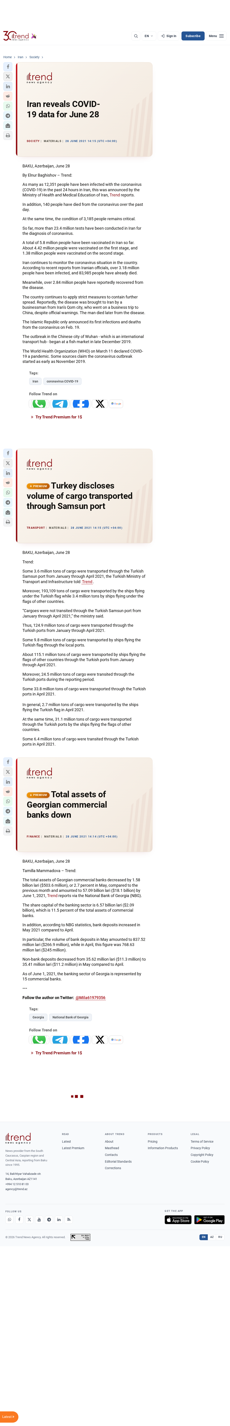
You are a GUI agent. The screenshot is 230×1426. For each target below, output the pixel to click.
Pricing (152, 1141)
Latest (66, 1141)
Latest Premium (73, 1148)
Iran (35, 381)
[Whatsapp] (9, 1220)
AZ (212, 1237)
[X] (29, 1220)
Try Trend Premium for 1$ (58, 417)
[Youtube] (39, 1220)
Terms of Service (202, 1141)
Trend (115, 195)
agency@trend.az (16, 1189)
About (109, 1141)
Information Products (163, 1148)
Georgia (38, 1017)
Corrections (113, 1168)
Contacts (111, 1155)
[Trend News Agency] (18, 1138)
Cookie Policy (200, 1161)
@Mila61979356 (90, 997)
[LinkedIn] (59, 1220)
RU (220, 1237)
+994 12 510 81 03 (17, 1184)
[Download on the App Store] (178, 1219)
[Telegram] (49, 1220)
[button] (8, 66)
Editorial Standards (118, 1161)
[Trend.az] (20, 36)
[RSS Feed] (69, 1220)
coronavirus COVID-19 (62, 381)
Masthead (112, 1148)
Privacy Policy (200, 1148)
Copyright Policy (202, 1155)
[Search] (135, 35)
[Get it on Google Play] (209, 1219)
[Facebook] (19, 1220)
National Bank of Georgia (70, 1017)
